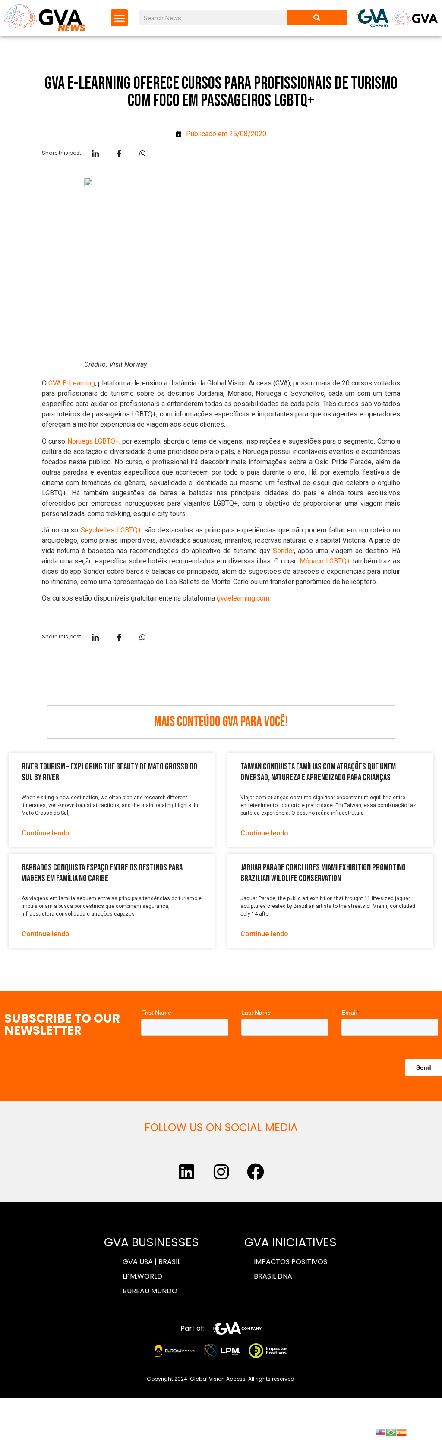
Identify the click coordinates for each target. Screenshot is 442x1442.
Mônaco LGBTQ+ (325, 561)
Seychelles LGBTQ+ (111, 530)
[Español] (401, 1431)
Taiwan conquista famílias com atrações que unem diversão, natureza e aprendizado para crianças (318, 772)
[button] (119, 17)
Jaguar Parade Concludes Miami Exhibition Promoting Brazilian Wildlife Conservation (323, 873)
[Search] (317, 17)
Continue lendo (45, 833)
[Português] (391, 1431)
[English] (381, 1431)
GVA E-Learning (71, 383)
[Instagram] (221, 1171)
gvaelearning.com (243, 598)
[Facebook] (255, 1171)
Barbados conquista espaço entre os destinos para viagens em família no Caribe (102, 873)
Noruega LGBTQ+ (93, 441)
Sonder (283, 551)
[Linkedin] (186, 1171)
